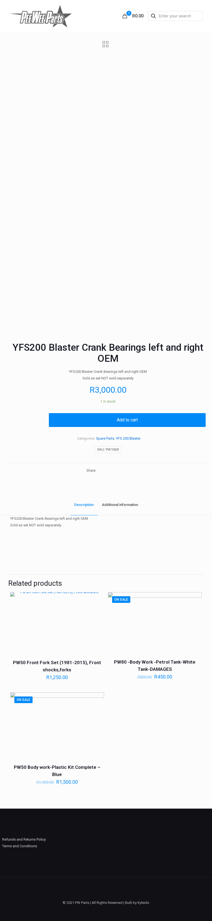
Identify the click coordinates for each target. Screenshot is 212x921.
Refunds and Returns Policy (24, 839)
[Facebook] (106, 911)
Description (84, 505)
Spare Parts (105, 438)
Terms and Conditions (19, 846)
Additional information (120, 505)
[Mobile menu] (105, 16)
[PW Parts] (40, 16)
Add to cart (127, 420)
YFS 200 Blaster (128, 438)
